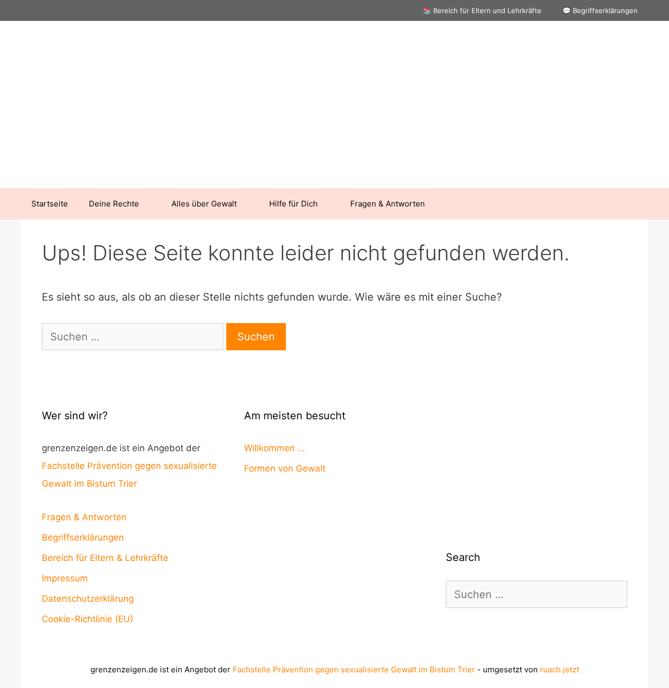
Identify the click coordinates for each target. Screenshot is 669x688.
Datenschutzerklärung (88, 598)
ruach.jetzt (559, 669)
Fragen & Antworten (387, 204)
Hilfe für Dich (293, 204)
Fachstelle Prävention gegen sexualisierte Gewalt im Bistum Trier (354, 669)
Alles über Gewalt (204, 204)
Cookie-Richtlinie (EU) (87, 619)
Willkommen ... (274, 448)
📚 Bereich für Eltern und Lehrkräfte (482, 10)
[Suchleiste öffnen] (632, 204)
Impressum (65, 578)
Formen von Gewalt (285, 468)
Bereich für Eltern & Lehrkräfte (105, 558)
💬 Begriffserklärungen (600, 10)
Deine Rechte (114, 204)
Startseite (49, 204)
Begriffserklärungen (83, 537)
